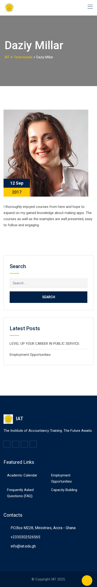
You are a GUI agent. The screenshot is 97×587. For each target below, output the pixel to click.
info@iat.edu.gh (23, 546)
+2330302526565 (25, 537)
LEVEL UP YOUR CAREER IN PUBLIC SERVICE (44, 343)
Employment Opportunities (30, 355)
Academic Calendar (22, 475)
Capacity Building (64, 490)
